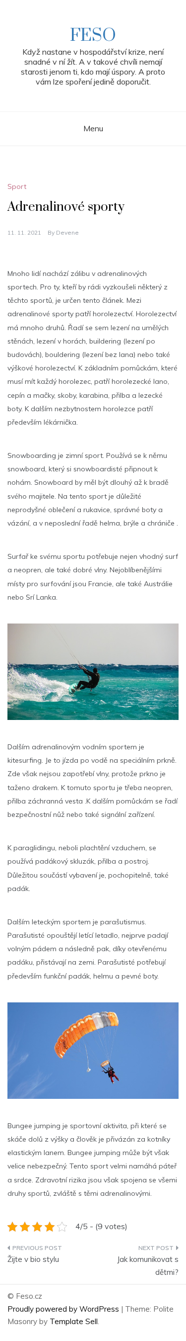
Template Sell (74, 1321)
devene (67, 232)
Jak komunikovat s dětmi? (148, 1265)
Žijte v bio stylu (33, 1259)
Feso (93, 36)
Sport (16, 186)
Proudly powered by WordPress (64, 1309)
